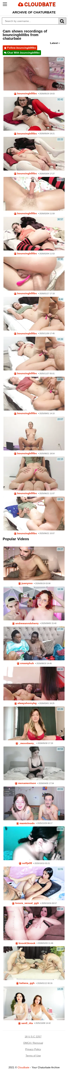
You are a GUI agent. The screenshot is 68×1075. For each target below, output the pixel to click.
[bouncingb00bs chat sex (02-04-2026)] (33, 194)
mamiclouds (27, 823)
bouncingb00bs (27, 93)
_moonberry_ (26, 743)
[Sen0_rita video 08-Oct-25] (33, 1003)
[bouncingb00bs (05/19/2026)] (33, 74)
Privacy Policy (33, 1049)
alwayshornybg (27, 703)
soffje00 (26, 863)
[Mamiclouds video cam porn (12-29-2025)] (33, 803)
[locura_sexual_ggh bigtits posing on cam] (33, 883)
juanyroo (27, 583)
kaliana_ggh (27, 983)
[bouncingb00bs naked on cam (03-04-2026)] (33, 154)
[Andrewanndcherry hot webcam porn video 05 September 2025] (33, 603)
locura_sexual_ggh (27, 903)
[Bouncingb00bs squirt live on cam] (33, 314)
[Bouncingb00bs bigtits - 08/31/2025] (33, 394)
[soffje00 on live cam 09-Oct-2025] (33, 843)
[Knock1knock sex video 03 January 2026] (33, 923)
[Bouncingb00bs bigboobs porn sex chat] (33, 234)
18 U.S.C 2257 (33, 1036)
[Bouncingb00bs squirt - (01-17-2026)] (33, 273)
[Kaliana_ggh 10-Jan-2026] (33, 963)
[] (62, 21)
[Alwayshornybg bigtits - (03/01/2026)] (33, 683)
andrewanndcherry (27, 623)
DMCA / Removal (33, 1042)
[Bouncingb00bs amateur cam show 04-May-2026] (33, 114)
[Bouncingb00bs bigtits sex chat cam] (33, 473)
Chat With (23, 52)
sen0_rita (27, 1023)
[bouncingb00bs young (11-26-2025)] (33, 353)
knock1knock (26, 943)
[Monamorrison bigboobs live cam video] (33, 763)
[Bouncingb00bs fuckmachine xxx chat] (33, 513)
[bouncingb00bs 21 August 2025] (33, 433)
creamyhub (26, 663)
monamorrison (26, 783)
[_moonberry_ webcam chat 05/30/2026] (33, 723)
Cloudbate (23, 1067)
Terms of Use (33, 1055)
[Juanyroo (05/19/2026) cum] (33, 563)
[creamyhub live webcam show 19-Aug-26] (33, 643)
